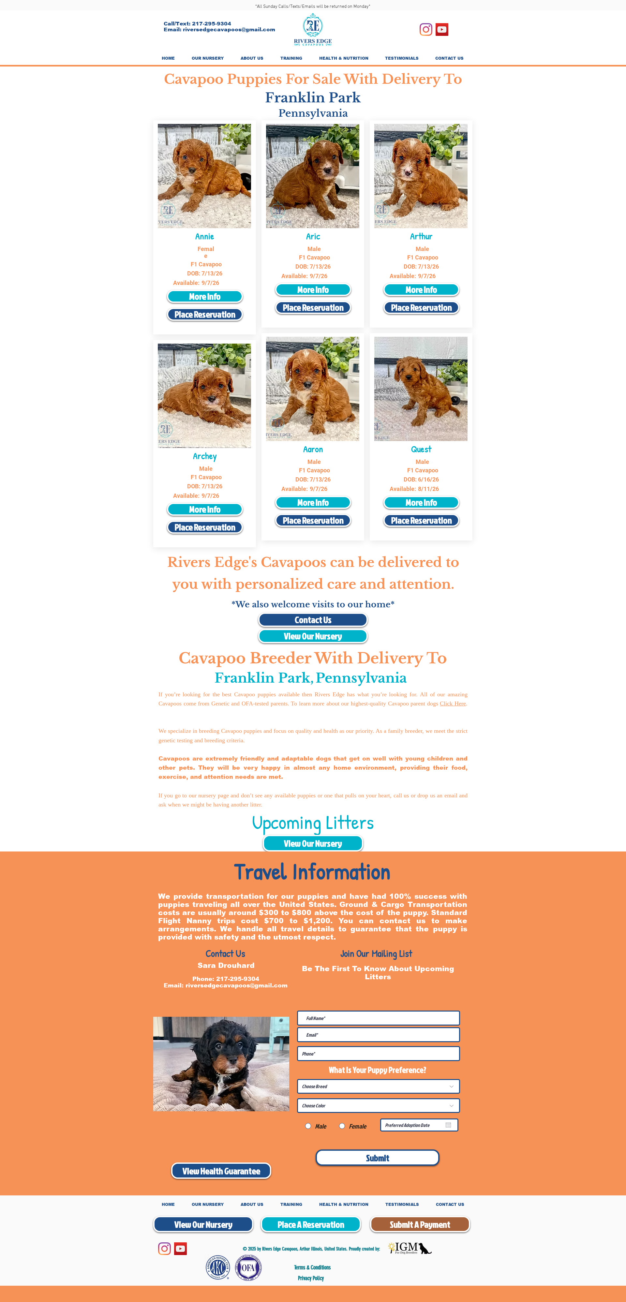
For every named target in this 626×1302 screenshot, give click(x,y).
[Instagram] (426, 29)
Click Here (453, 703)
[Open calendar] (448, 1125)
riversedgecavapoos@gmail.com (229, 29)
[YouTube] (442, 29)
